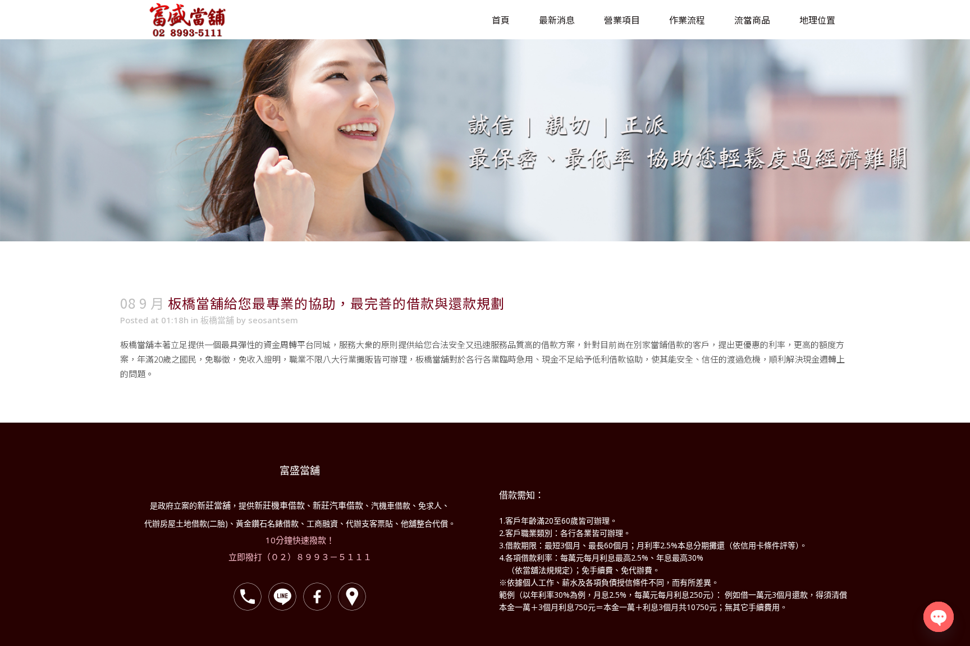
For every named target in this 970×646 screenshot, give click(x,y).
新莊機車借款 (279, 505)
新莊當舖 (214, 505)
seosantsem (273, 320)
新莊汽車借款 (338, 505)
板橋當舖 (217, 320)
